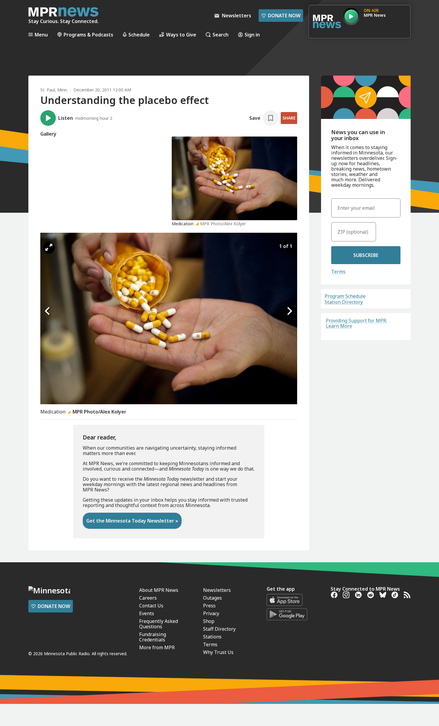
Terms (338, 271)
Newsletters (217, 590)
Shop (208, 621)
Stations (212, 636)
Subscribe (365, 255)
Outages (212, 598)
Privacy (211, 613)
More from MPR (157, 647)
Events (146, 613)
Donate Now (280, 15)
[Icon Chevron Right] (289, 311)
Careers (148, 598)
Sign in (252, 34)
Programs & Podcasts (88, 34)
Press (209, 605)
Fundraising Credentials (152, 637)
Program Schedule (345, 296)
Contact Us (151, 605)
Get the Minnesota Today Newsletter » (132, 520)
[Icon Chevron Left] (47, 311)
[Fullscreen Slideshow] (49, 247)
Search (220, 34)
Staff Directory (219, 629)
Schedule (139, 34)
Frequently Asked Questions (158, 624)
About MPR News (158, 590)
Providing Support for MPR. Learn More (356, 323)
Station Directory (344, 302)
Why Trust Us (218, 652)
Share (289, 118)
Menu (41, 34)
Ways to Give (181, 34)
